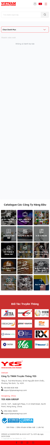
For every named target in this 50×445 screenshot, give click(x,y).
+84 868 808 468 (10, 388)
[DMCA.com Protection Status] (26, 420)
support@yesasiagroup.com (15, 390)
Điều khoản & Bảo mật (26, 427)
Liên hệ (41, 427)
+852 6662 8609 (10, 411)
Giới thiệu (10, 427)
